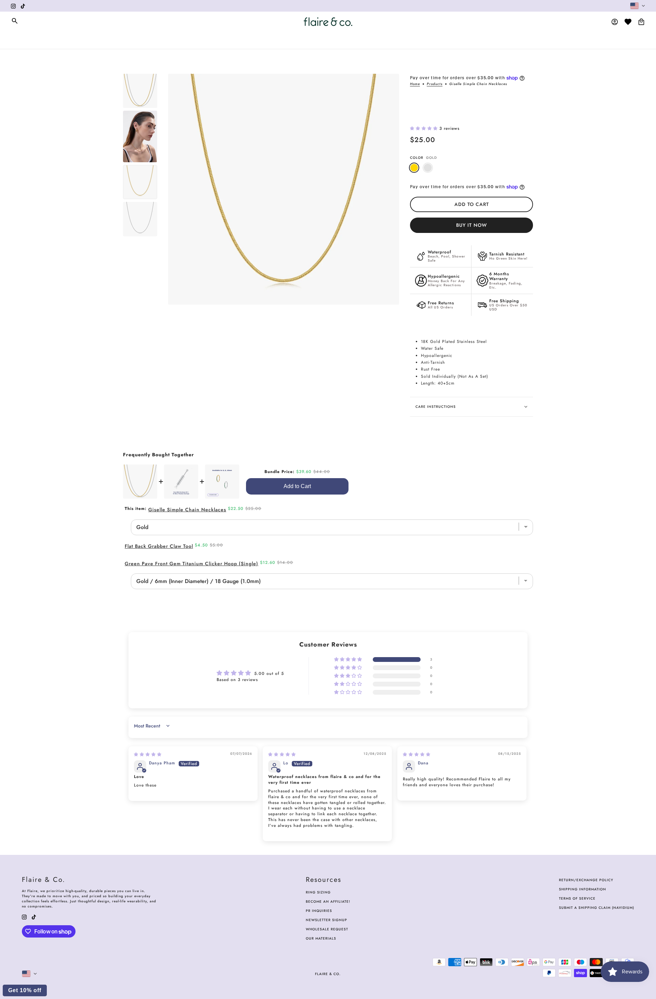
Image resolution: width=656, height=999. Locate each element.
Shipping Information (582, 889)
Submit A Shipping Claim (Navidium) (596, 907)
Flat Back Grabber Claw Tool (159, 546)
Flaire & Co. (328, 973)
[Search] (14, 21)
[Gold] (414, 168)
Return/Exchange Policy (586, 880)
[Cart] (641, 22)
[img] (148, 754)
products (434, 84)
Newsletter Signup (326, 919)
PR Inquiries (319, 910)
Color (423, 157)
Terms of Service (577, 898)
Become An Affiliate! (328, 901)
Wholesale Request (327, 929)
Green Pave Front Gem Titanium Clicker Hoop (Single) (191, 563)
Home (415, 84)
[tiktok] (23, 6)
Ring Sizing (318, 892)
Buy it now (471, 225)
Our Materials (321, 938)
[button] (424, 128)
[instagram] (13, 6)
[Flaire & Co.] (328, 21)
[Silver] (428, 168)
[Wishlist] (628, 22)
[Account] (614, 22)
